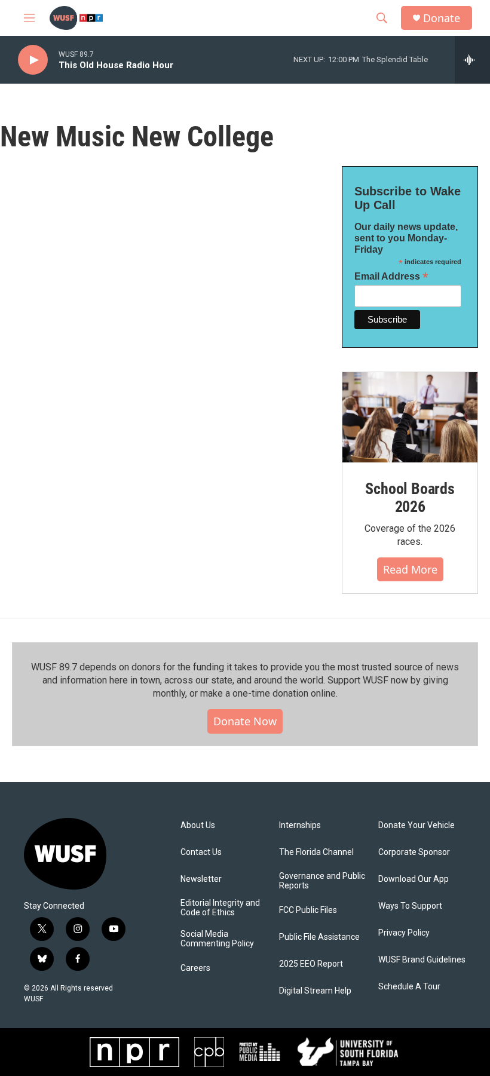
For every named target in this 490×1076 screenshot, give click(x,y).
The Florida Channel (316, 852)
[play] (32, 60)
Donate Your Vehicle (416, 825)
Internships (300, 825)
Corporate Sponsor (414, 852)
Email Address (391, 276)
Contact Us (201, 852)
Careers (195, 968)
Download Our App (413, 879)
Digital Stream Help (315, 990)
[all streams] (472, 60)
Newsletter (201, 879)
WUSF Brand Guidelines (422, 959)
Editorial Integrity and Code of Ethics (220, 908)
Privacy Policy (404, 932)
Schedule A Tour (409, 986)
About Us (197, 825)
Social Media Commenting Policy (217, 939)
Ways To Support (410, 906)
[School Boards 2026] (409, 417)
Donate (441, 18)
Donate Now (245, 721)
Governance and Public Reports (322, 881)
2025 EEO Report (311, 963)
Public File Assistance (319, 937)
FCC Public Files (308, 910)
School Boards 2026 (409, 498)
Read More (410, 569)
